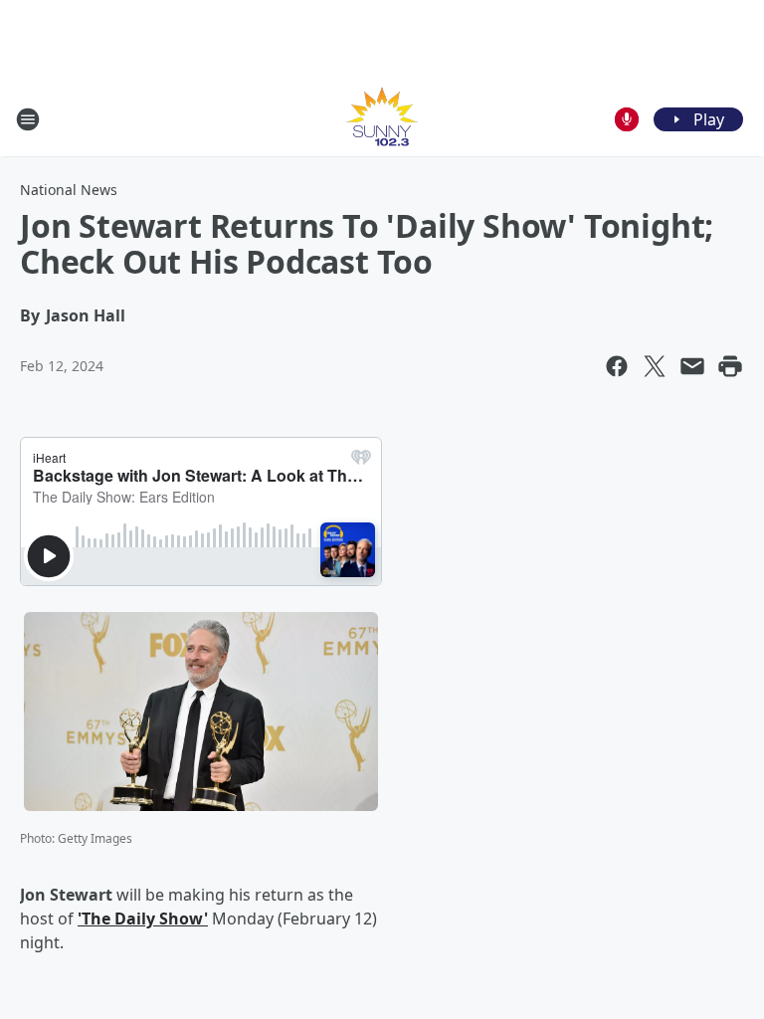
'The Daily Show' (143, 918)
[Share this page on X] (654, 366)
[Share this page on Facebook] (617, 366)
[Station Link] (382, 119)
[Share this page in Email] (692, 366)
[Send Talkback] (627, 119)
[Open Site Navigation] (28, 119)
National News (68, 189)
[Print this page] (730, 366)
